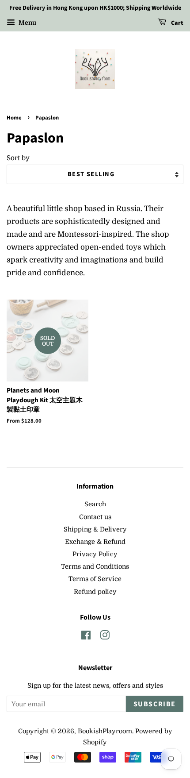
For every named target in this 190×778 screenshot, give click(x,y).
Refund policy (95, 591)
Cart (176, 23)
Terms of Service (95, 578)
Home (14, 118)
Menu (26, 22)
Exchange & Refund (95, 541)
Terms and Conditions (95, 566)
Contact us (95, 516)
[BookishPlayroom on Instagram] (105, 636)
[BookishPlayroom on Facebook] (86, 636)
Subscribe (154, 704)
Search (95, 504)
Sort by (18, 158)
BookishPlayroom (105, 731)
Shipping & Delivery (95, 529)
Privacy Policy (95, 554)
